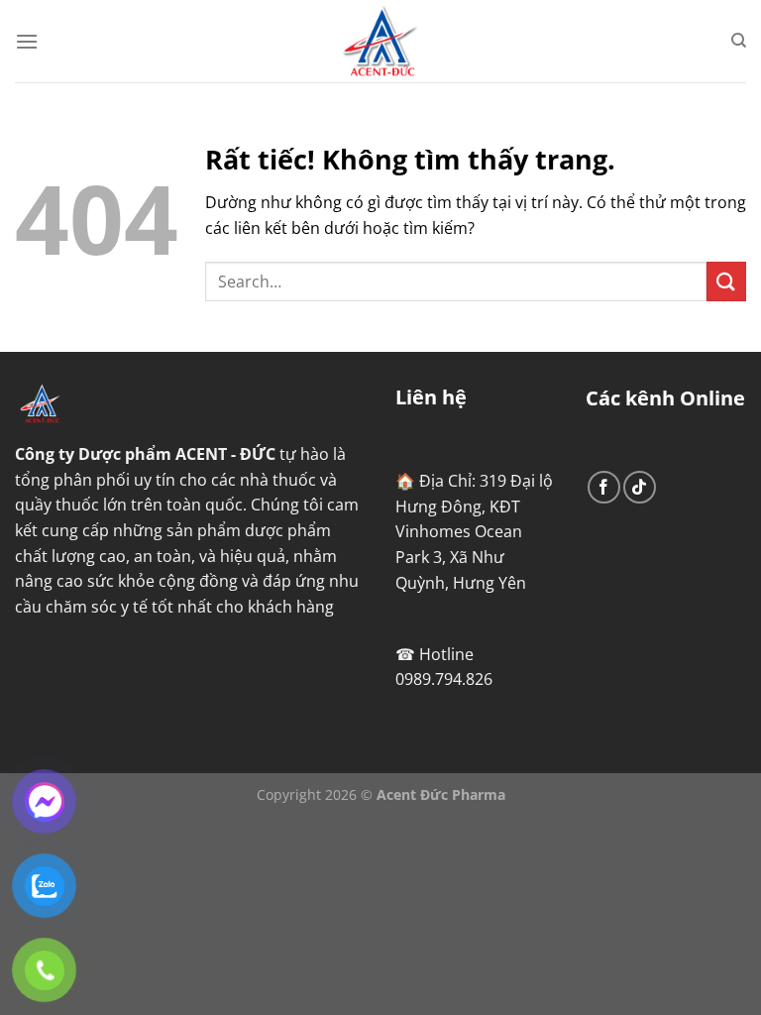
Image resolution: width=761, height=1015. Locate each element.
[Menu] (27, 41)
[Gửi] (726, 281)
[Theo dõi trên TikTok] (639, 487)
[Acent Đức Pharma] (381, 41)
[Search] (738, 40)
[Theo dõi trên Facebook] (604, 487)
